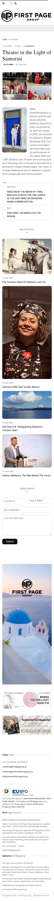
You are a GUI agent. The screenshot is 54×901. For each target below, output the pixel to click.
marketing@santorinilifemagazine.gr (17, 772)
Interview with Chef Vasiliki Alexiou (20, 387)
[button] (5, 2)
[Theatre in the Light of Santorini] (27, 85)
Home (4, 40)
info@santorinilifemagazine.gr (15, 776)
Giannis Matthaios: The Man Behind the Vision (26, 475)
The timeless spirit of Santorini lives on (24, 282)
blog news (13, 40)
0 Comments (29, 46)
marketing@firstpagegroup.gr (14, 767)
